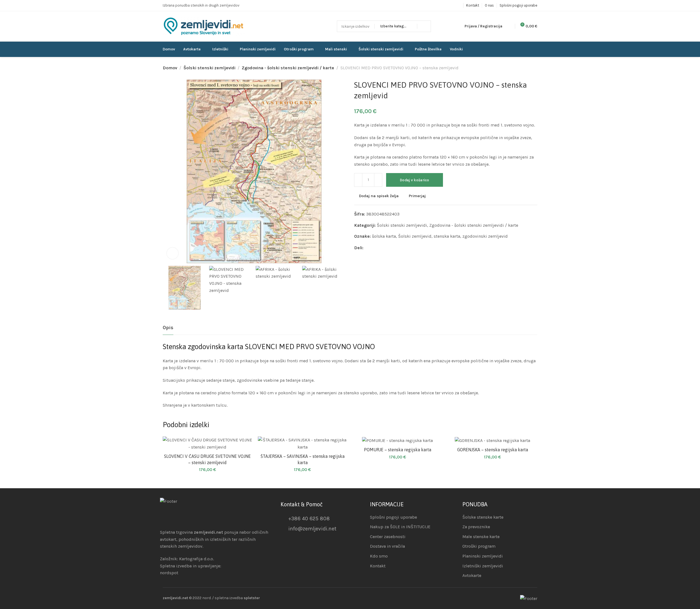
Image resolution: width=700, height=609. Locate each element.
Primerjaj (417, 196)
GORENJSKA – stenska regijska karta (492, 449)
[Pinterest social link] (381, 248)
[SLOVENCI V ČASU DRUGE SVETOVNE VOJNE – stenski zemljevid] (207, 443)
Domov (170, 67)
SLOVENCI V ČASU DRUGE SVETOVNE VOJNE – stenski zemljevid (207, 459)
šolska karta (384, 236)
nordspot (169, 572)
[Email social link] (367, 248)
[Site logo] (204, 26)
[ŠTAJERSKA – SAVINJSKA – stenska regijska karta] (303, 443)
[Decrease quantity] (358, 180)
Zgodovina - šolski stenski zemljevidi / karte (288, 67)
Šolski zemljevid (414, 236)
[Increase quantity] (378, 180)
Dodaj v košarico (414, 180)
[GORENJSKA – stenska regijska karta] (493, 440)
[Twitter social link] (387, 248)
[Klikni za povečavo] (172, 253)
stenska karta (447, 236)
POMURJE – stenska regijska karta (397, 449)
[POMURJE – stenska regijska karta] (397, 440)
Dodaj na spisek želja (379, 196)
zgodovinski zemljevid (485, 236)
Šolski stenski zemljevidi (209, 67)
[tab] (168, 328)
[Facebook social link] (374, 248)
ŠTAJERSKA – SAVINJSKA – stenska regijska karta (303, 459)
